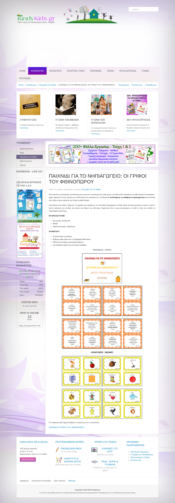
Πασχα (23, 165)
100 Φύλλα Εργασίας (140, 452)
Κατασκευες (37, 71)
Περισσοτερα (28, 460)
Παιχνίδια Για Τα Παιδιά (91, 189)
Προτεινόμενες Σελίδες (140, 457)
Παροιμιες (95, 71)
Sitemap (71, 481)
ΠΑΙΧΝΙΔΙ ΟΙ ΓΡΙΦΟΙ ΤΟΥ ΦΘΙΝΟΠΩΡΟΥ (67, 427)
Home (22, 71)
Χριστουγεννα (26, 161)
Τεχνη (110, 71)
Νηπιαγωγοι (55, 71)
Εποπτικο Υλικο (76, 71)
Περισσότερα (24, 128)
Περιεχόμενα (123, 85)
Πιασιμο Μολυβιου (71, 448)
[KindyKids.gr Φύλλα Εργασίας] (102, 154)
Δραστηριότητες (26, 149)
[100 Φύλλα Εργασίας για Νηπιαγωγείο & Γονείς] (29, 206)
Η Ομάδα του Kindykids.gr (142, 454)
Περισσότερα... (96, 134)
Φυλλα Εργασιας (127, 71)
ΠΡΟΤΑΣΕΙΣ (24, 78)
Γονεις (145, 71)
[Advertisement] (87, 45)
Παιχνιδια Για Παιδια (47, 85)
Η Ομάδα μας (151, 85)
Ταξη (22, 153)
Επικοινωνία (137, 85)
